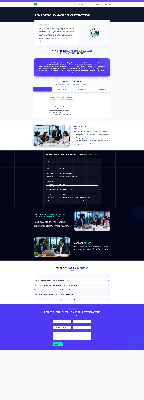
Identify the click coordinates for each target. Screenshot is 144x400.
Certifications (90, 4)
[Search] (109, 4)
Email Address (76, 319)
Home (78, 4)
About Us (83, 4)
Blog (101, 4)
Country (55, 325)
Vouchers (97, 4)
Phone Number (76, 325)
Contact (106, 4)
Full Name (56, 319)
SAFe (45, 12)
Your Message (56, 331)
